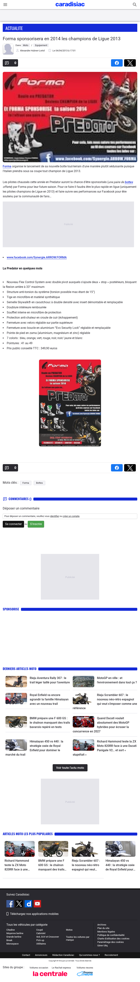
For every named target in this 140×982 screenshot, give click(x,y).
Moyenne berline (14, 933)
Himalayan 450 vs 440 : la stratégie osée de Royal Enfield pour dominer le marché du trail (120, 865)
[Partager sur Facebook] (117, 61)
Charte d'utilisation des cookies (113, 938)
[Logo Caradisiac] (70, 7)
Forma (7, 166)
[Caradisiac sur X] (19, 904)
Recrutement (111, 955)
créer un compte (71, 516)
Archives (101, 924)
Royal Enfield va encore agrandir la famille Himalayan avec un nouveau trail (49, 699)
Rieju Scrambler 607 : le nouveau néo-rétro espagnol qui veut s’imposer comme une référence (86, 865)
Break (9, 940)
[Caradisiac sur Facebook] (10, 904)
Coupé (39, 929)
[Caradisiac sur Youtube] (37, 904)
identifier (54, 516)
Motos (69, 929)
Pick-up (40, 940)
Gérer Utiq (102, 945)
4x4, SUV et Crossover (47, 936)
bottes (129, 182)
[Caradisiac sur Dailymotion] (29, 904)
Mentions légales (106, 931)
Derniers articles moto (19, 668)
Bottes (39, 482)
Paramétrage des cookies (110, 942)
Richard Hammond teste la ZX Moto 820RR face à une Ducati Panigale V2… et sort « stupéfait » (19, 865)
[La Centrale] (50, 977)
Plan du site (103, 928)
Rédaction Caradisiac (63, 955)
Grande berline (13, 936)
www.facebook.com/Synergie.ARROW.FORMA (37, 257)
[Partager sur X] (130, 61)
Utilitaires (41, 943)
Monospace (12, 943)
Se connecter (13, 524)
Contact (26, 955)
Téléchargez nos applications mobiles (34, 914)
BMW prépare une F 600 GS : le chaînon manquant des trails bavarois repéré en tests (50, 722)
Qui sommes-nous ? (89, 955)
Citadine (10, 929)
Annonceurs (41, 955)
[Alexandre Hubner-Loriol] (8, 53)
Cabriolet (40, 933)
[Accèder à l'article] (16, 681)
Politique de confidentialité (111, 935)
